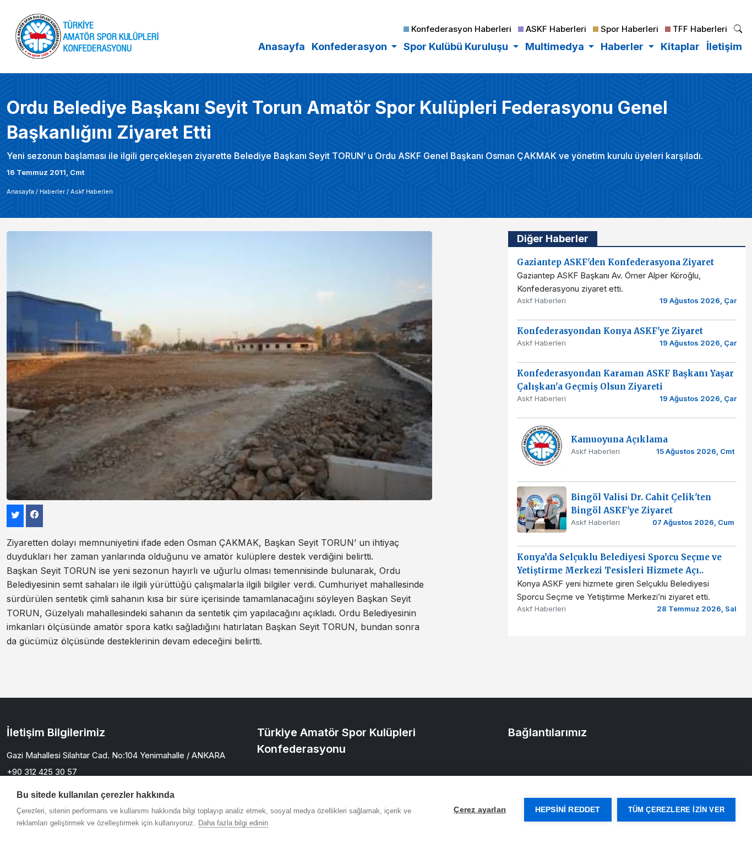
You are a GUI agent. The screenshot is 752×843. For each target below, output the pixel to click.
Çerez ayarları (480, 810)
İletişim (724, 46)
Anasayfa (281, 46)
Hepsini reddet (568, 810)
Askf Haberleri (91, 191)
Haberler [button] (623, 46)
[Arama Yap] (738, 30)
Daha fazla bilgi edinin (233, 823)
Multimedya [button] (555, 46)
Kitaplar (680, 46)
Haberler (52, 191)
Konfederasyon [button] (350, 46)
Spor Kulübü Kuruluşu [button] (457, 46)
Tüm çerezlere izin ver (676, 810)
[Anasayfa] (87, 36)
